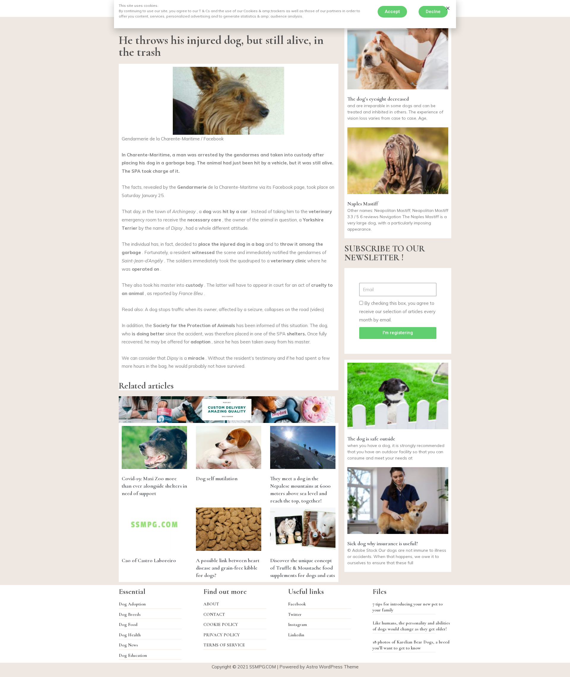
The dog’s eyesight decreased (378, 99)
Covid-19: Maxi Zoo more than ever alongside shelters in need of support (154, 486)
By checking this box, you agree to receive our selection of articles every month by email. (397, 311)
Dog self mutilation (217, 478)
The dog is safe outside (371, 438)
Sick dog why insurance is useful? (382, 543)
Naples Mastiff (362, 203)
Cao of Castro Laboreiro (149, 560)
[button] (392, 12)
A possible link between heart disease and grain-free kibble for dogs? (227, 567)
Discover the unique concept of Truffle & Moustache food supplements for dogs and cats (302, 567)
